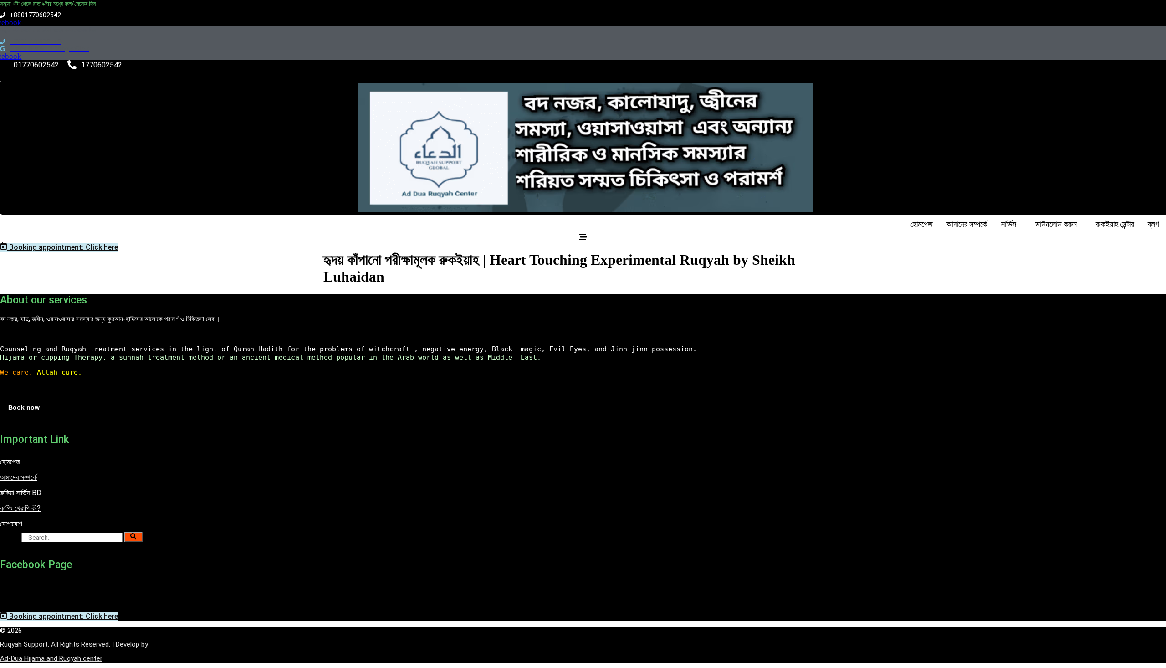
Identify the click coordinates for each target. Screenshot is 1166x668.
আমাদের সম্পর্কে (966, 224)
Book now (24, 407)
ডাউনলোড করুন (1056, 224)
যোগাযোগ (11, 523)
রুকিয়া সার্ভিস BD (20, 492)
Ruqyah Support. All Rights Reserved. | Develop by (74, 644)
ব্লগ (1153, 224)
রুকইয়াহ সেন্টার (1115, 224)
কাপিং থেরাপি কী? (20, 508)
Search (10, 537)
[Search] (133, 537)
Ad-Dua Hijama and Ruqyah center (51, 658)
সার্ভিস (1008, 224)
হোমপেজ (921, 224)
